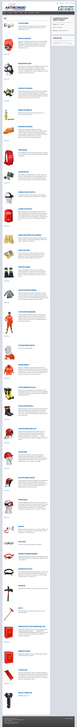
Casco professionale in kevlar (26, 478)
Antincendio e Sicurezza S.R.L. (12, 718)
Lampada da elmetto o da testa (26, 192)
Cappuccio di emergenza (24, 39)
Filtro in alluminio (23, 23)
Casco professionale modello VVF (27, 429)
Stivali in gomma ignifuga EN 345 (27, 387)
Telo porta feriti (22, 670)
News (26, 12)
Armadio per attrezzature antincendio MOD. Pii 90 (31, 627)
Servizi (21, 12)
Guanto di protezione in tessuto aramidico (29, 235)
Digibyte (71, 718)
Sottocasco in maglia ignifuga (26, 345)
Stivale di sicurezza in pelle (25, 406)
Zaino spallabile (22, 150)
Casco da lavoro (22, 452)
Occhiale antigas (22, 500)
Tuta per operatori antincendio (26, 312)
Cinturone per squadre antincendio (27, 554)
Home (57, 3)
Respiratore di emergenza (25, 88)
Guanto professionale (24, 267)
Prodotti (16, 12)
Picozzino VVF (21, 586)
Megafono (21, 527)
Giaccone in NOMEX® (23, 365)
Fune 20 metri (22, 542)
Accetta (20, 608)
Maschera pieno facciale (25, 64)
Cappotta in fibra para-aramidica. (27, 290)
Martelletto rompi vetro (25, 693)
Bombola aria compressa (25, 110)
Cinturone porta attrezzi (25, 569)
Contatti (66, 3)
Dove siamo (72, 3)
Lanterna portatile (23, 172)
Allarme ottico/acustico (25, 209)
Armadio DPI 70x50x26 (24, 651)
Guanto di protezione (24, 250)
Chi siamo (62, 3)
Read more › (7, 54)
